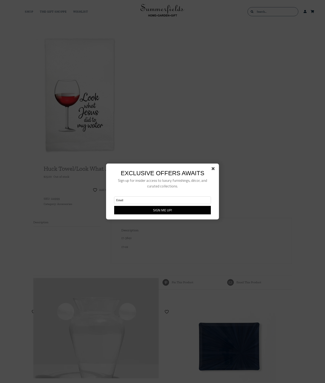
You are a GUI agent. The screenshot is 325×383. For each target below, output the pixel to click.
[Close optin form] (214, 169)
